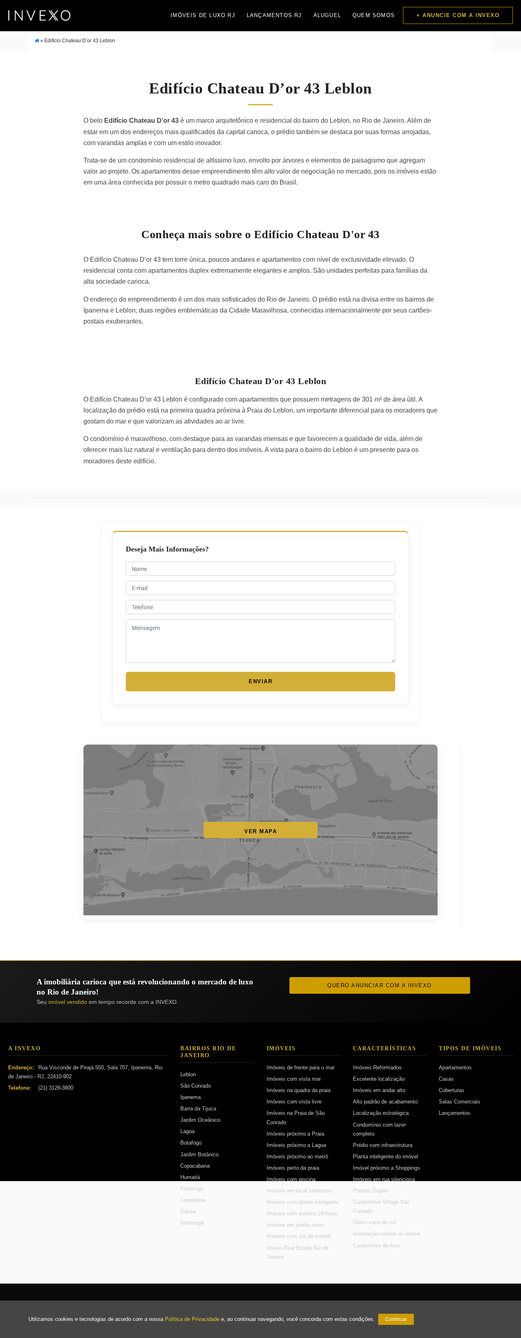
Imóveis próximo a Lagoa (296, 1145)
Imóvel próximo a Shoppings (386, 1168)
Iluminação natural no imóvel (386, 1234)
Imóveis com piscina (291, 1179)
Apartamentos (455, 1067)
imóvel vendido (67, 1002)
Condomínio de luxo (376, 1245)
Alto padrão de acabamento (385, 1102)
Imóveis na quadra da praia (299, 1090)
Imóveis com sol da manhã (299, 1236)
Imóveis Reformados (377, 1067)
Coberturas (451, 1090)
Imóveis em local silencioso (299, 1191)
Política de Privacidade (192, 1319)
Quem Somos (373, 15)
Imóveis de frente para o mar (301, 1067)
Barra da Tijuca (198, 1109)
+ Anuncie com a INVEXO (457, 15)
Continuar (396, 1319)
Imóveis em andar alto (379, 1090)
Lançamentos (455, 1113)
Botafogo (190, 1143)
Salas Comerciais (459, 1102)
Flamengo (192, 1189)
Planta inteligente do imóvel (385, 1156)
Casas (446, 1079)
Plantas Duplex (371, 1191)
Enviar (260, 681)
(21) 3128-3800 (55, 1088)
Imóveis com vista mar (294, 1079)
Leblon (188, 1074)
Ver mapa (260, 831)
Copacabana (195, 1166)
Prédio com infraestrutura (382, 1145)
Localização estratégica (381, 1113)
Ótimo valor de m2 (374, 1222)
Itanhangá (192, 1223)
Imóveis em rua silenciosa (384, 1179)
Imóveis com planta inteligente (303, 1202)
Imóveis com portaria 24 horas (302, 1213)
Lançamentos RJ (274, 15)
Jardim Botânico (199, 1154)
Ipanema (190, 1097)
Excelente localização (379, 1079)
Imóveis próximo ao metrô (297, 1156)
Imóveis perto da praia (293, 1168)
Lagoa (187, 1131)
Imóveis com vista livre (294, 1102)
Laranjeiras (193, 1200)
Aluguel (327, 15)
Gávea (188, 1211)
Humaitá (190, 1177)
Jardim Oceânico (200, 1120)
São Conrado (195, 1086)
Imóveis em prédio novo (295, 1225)
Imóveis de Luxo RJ (203, 15)
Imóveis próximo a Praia (295, 1134)
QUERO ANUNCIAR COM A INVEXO (379, 985)
